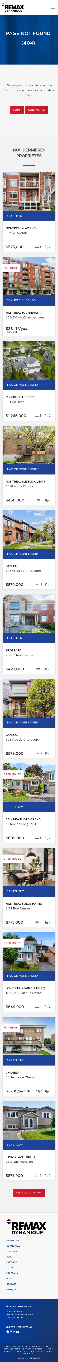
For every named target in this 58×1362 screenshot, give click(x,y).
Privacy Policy (22, 1351)
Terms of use (37, 1351)
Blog (9, 1279)
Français (11, 1290)
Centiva (35, 1358)
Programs (12, 1273)
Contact (11, 1284)
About (10, 1257)
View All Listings (29, 1193)
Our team (11, 1251)
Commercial (13, 1246)
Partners (11, 1262)
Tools (10, 1268)
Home (17, 110)
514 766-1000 (18, 1318)
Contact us (36, 110)
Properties (12, 1240)
